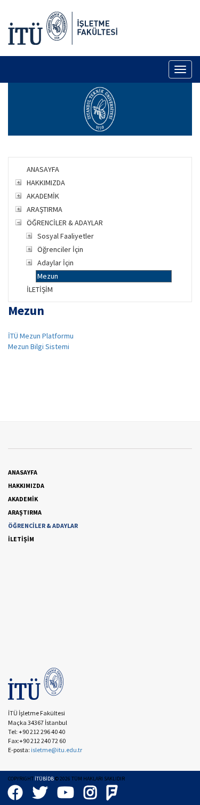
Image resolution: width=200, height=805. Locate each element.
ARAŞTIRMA (44, 209)
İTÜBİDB (44, 778)
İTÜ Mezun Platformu (41, 336)
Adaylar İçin (55, 262)
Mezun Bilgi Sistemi (38, 346)
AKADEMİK (43, 196)
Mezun (47, 276)
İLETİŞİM (40, 289)
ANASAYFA (43, 169)
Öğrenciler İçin (60, 249)
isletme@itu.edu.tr (56, 750)
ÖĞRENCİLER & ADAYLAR (65, 222)
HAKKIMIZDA (46, 182)
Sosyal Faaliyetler (65, 236)
